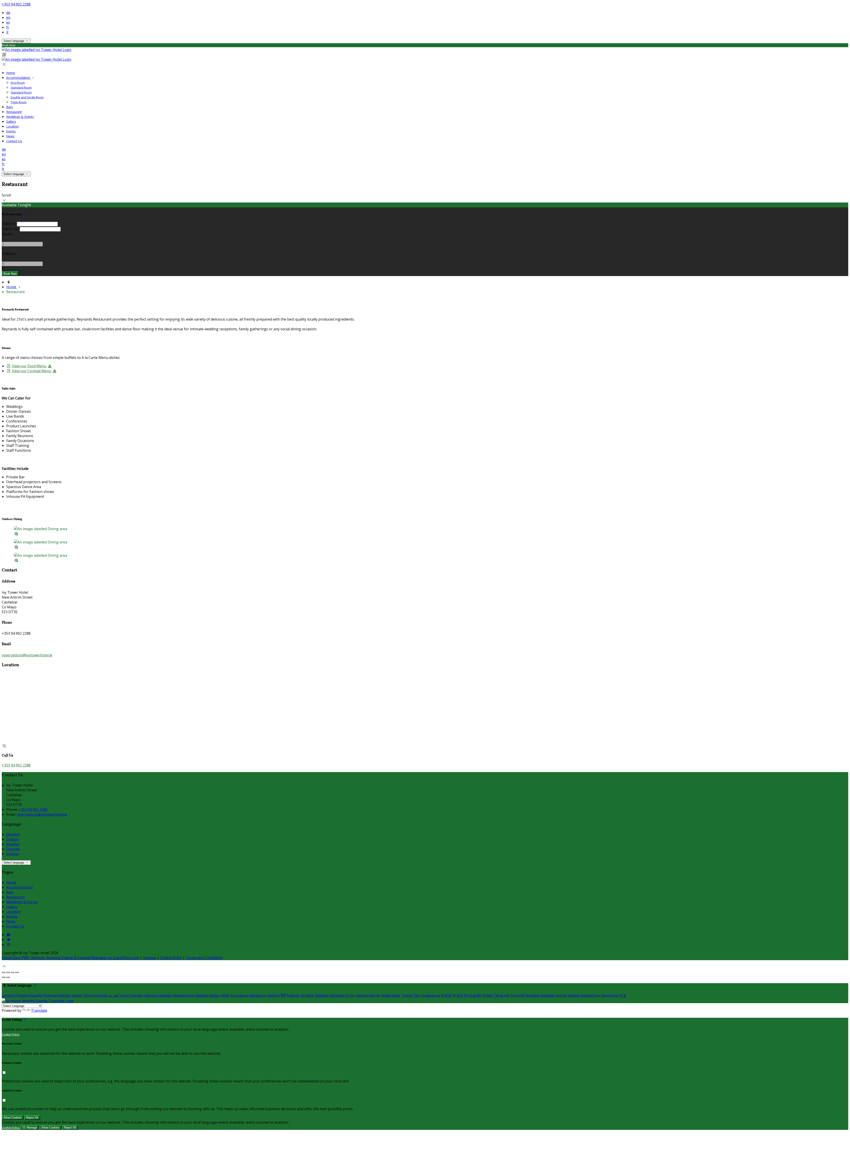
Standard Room (21, 88)
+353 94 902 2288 (16, 4)
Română (532, 995)
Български (240, 995)
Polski (488, 995)
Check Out (10, 228)
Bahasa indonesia (330, 995)
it (7, 32)
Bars (9, 107)
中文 (622, 995)
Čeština (273, 995)
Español (12, 844)
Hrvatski (307, 995)
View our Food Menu (28, 366)
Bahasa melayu (207, 995)
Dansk (77, 995)
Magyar (293, 995)
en (8, 17)
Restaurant (14, 112)
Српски (560, 995)
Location (12, 126)
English (12, 839)
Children (9, 253)
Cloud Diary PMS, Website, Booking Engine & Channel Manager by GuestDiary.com (70, 957)
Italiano (12, 853)
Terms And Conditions (204, 957)
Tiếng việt (501, 995)
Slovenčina (609, 995)
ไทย (417, 995)
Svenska (547, 995)
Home (10, 73)
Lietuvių (150, 995)
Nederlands (390, 995)
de (8, 12)
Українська (430, 995)
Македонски (183, 995)
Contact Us (14, 141)
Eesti (104, 995)
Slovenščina (590, 995)
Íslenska (362, 995)
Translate (39, 1010)
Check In (9, 223)
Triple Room (19, 102)
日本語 (446, 995)
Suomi (124, 995)
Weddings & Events (20, 117)
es (8, 22)
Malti (225, 995)
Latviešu (165, 995)
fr (7, 27)
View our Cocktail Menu (31, 370)
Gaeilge (136, 995)
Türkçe (407, 995)
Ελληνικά (91, 995)
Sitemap (149, 957)
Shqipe (573, 995)
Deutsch (13, 834)
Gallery (11, 121)
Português (473, 995)
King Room (18, 83)
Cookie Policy (171, 957)
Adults (7, 234)
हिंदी (283, 995)
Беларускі (258, 995)
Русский (517, 995)
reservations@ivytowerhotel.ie (27, 655)
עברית (350, 995)
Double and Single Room (27, 97)
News (10, 136)
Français (13, 849)
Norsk (375, 995)
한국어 (457, 995)
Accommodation (18, 78)
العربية (113, 995)
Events (11, 131)
